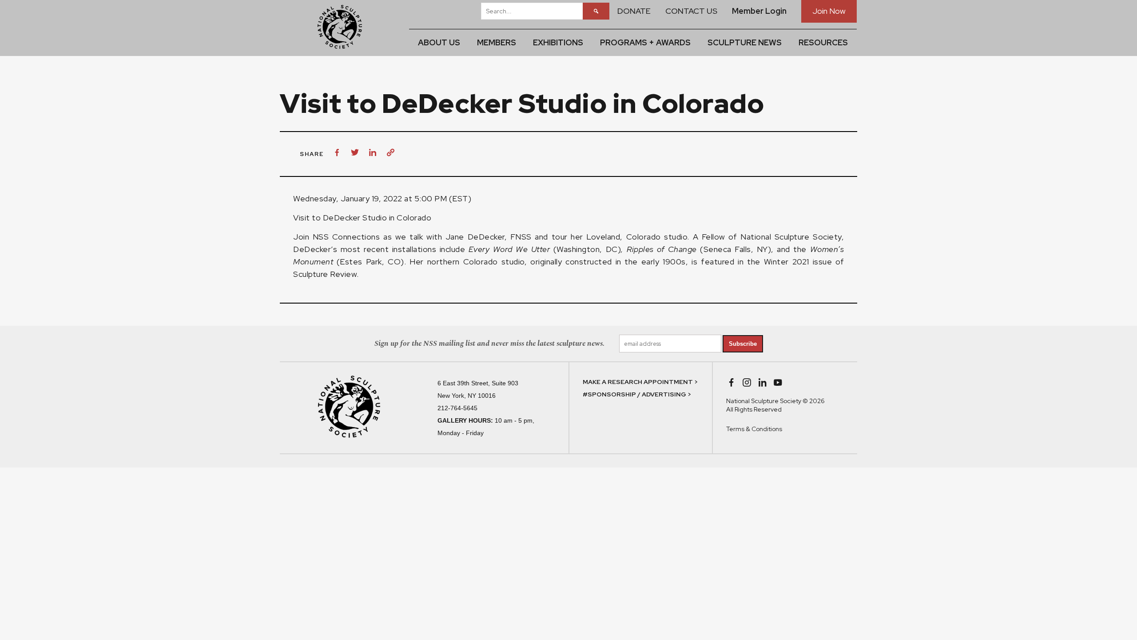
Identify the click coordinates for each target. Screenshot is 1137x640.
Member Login (759, 11)
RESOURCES (823, 42)
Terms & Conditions (754, 429)
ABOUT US (439, 42)
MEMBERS (496, 42)
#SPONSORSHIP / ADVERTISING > (637, 394)
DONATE (634, 11)
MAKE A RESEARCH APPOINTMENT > (640, 382)
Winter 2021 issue (798, 261)
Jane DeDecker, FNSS (488, 237)
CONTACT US (691, 11)
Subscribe (743, 343)
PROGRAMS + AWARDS (645, 42)
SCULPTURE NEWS (745, 42)
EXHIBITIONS (558, 42)
